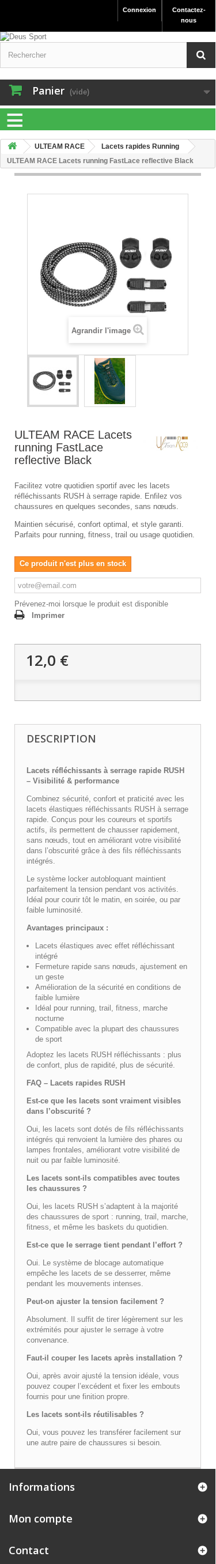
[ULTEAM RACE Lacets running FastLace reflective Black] (53, 381)
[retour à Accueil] (12, 147)
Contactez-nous (189, 15)
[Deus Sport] (107, 37)
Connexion (139, 9)
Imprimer (48, 615)
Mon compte (41, 1518)
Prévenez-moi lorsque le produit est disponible (91, 604)
